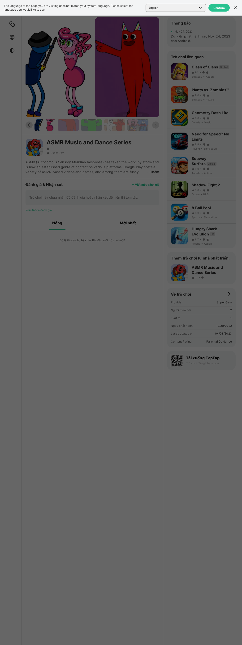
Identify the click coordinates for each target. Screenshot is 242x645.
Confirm (219, 8)
